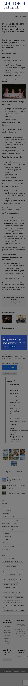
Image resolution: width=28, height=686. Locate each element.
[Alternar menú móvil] (25, 10)
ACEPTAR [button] (12, 346)
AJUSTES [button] (5, 346)
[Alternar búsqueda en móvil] (21, 10)
